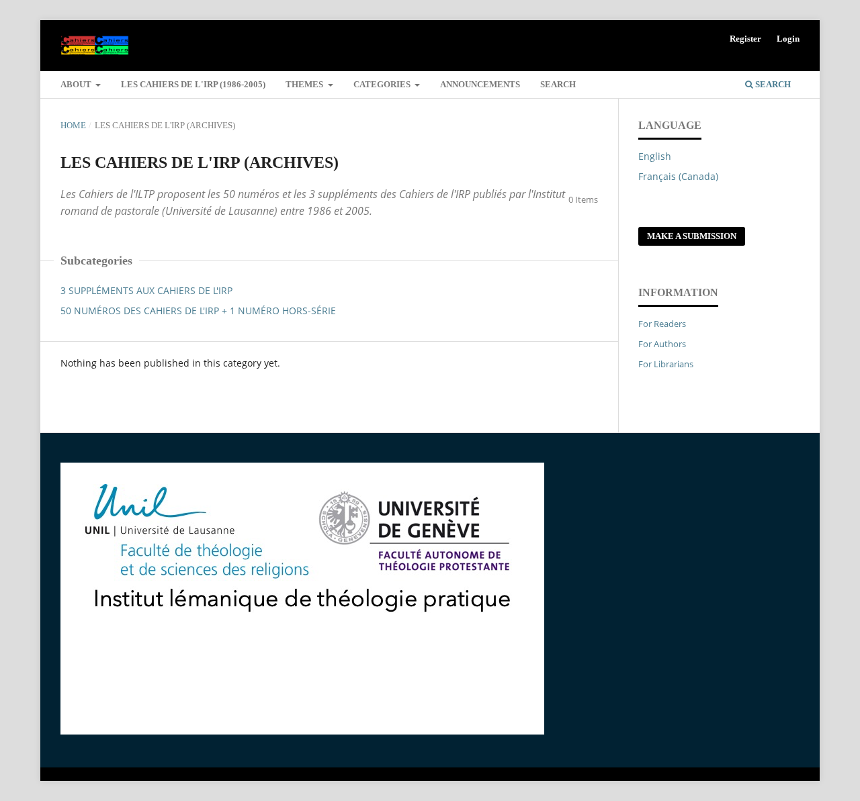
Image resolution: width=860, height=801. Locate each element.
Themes (305, 84)
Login (788, 39)
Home (73, 125)
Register (745, 39)
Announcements (480, 84)
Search (558, 84)
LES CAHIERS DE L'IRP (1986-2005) (193, 84)
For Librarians (665, 364)
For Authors (662, 344)
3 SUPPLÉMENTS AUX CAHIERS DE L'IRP (146, 290)
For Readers (662, 324)
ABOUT (76, 84)
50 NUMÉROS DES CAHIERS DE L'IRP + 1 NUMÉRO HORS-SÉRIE (198, 310)
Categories (383, 84)
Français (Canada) (678, 176)
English (654, 156)
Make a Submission (691, 236)
